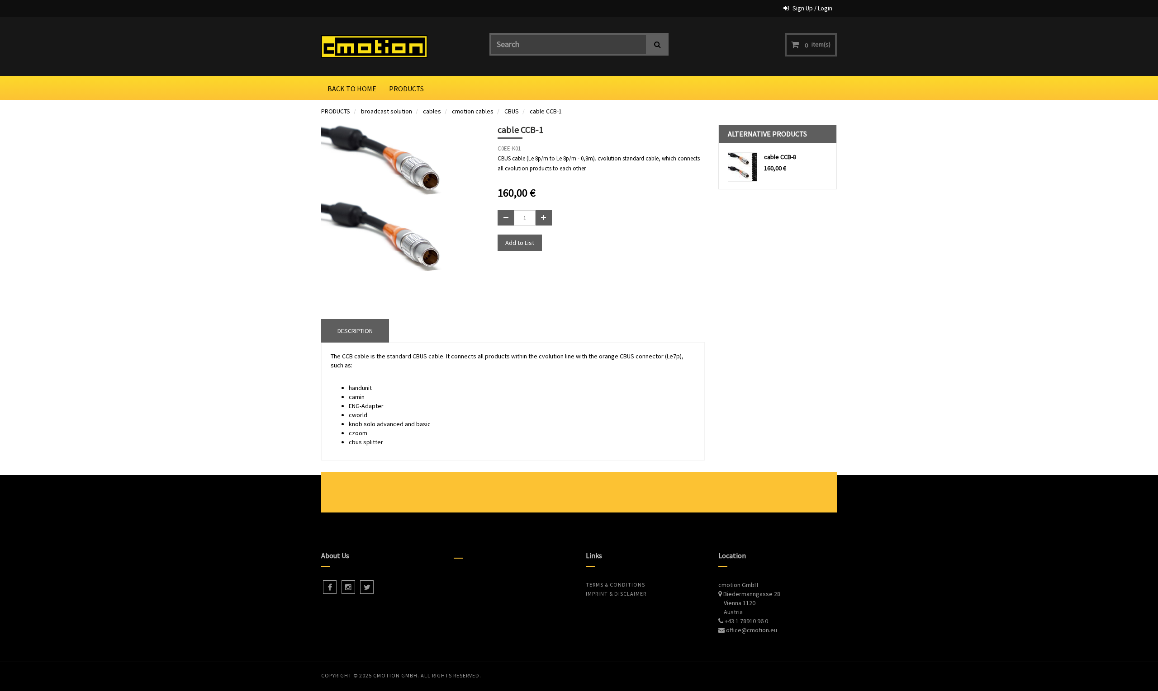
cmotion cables (473, 111)
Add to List (519, 243)
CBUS (511, 111)
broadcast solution (386, 111)
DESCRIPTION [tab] (355, 331)
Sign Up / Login (812, 8)
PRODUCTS (335, 111)
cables (432, 111)
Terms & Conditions (615, 584)
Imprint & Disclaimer (616, 593)
